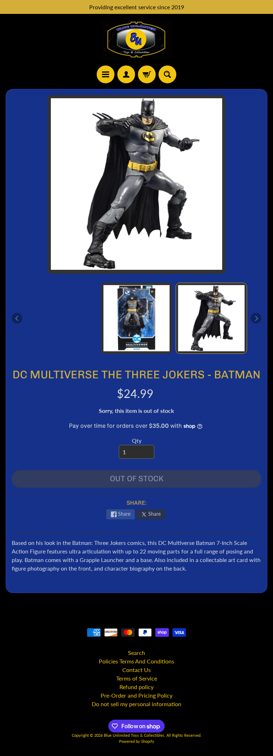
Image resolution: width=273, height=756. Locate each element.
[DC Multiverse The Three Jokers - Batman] (211, 318)
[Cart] (147, 74)
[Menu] (105, 74)
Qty (136, 440)
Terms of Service (136, 678)
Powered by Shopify (136, 741)
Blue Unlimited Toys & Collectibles (134, 735)
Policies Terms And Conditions (136, 661)
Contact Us (136, 669)
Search (136, 652)
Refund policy (136, 686)
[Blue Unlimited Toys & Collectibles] (136, 40)
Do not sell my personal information (136, 703)
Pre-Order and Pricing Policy (136, 695)
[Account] (126, 74)
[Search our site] (167, 74)
